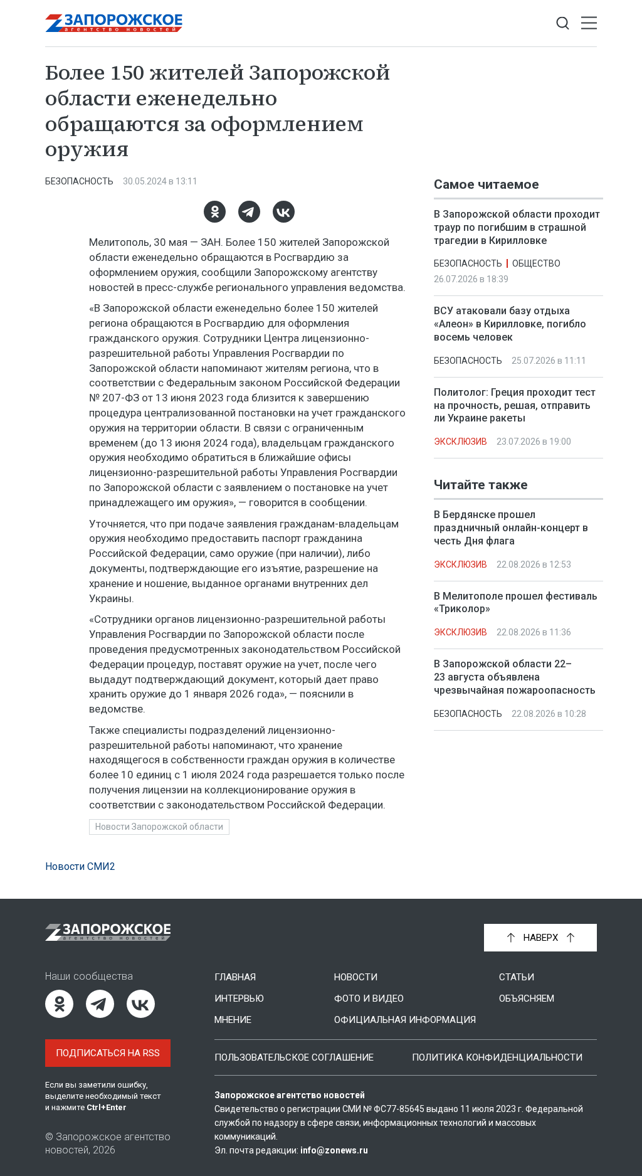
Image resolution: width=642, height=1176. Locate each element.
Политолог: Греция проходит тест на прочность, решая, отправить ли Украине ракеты (515, 405)
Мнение (232, 1019)
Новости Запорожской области (159, 827)
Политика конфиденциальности (497, 1057)
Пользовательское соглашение (294, 1057)
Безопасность (79, 181)
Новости (355, 977)
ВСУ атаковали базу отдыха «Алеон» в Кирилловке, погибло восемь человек (510, 324)
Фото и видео (369, 998)
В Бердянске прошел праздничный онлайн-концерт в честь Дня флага (511, 528)
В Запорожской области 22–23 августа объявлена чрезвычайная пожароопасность (515, 677)
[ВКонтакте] (284, 212)
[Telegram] (249, 212)
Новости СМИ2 (80, 866)
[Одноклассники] (215, 212)
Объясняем (526, 998)
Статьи (516, 977)
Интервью (239, 998)
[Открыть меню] (589, 23)
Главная (235, 977)
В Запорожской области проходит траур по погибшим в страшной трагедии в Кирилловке (517, 227)
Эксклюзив (460, 442)
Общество (536, 263)
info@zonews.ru (334, 1150)
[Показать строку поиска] (563, 23)
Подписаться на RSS (108, 1053)
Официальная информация (405, 1019)
